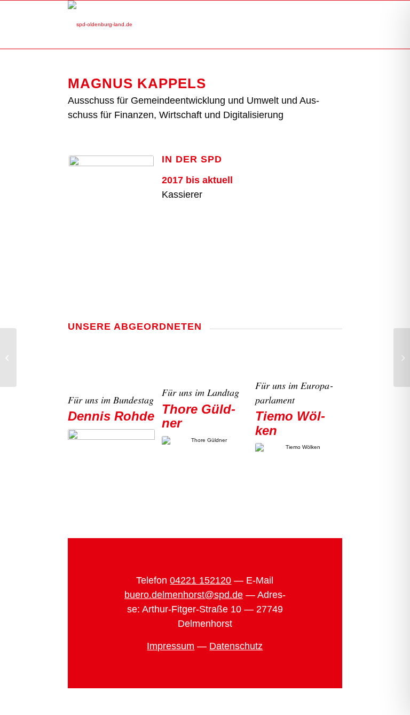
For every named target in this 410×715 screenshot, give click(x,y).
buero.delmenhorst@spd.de (183, 594)
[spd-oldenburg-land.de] (100, 25)
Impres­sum (170, 646)
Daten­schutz (236, 646)
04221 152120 (200, 580)
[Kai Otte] (401, 357)
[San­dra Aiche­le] (8, 357)
